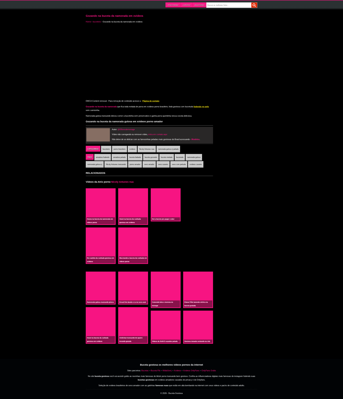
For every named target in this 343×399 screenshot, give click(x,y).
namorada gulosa (193, 157)
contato (186, 5)
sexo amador (149, 164)
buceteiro (199, 5)
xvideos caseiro (196, 164)
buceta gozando (151, 157)
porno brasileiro (119, 149)
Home (88, 22)
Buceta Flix (156, 370)
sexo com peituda (179, 164)
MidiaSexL (167, 370)
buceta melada (166, 157)
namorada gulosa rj (94, 164)
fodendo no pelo (201, 106)
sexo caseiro (163, 164)
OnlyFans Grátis (209, 370)
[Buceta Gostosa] (106, 4)
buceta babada (135, 157)
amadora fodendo (102, 157)
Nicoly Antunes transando (116, 164)
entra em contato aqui (157, 134)
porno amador (135, 164)
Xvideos (177, 370)
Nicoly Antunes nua (146, 149)
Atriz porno (173, 5)
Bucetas (145, 370)
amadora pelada (119, 157)
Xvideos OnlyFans (191, 370)
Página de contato (150, 101)
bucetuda (179, 157)
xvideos (132, 149)
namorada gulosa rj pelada (168, 149)
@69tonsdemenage (126, 129)
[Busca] (254, 5)
